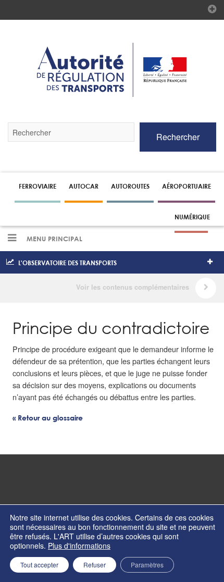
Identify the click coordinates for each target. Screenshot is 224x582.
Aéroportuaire (186, 186)
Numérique (192, 217)
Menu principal (53, 239)
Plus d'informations (79, 545)
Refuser (94, 564)
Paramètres (147, 564)
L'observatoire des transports (67, 262)
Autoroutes (130, 186)
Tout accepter (39, 564)
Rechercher (178, 137)
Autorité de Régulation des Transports (112, 70)
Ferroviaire (37, 186)
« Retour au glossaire (48, 418)
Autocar (83, 186)
